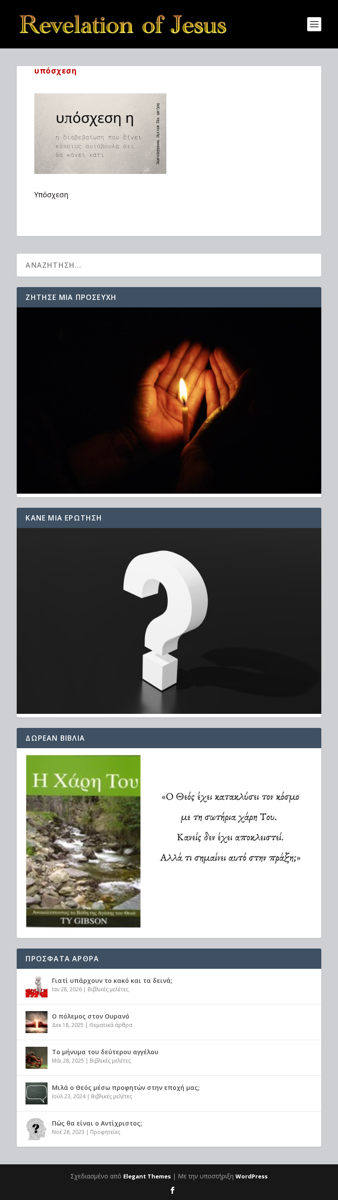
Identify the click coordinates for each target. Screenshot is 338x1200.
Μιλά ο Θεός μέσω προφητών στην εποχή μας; (126, 1087)
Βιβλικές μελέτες (108, 989)
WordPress (251, 1176)
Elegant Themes (147, 1176)
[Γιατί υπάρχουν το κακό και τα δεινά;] (37, 986)
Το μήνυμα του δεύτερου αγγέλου (105, 1052)
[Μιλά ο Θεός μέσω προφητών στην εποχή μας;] (37, 1093)
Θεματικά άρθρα (110, 1025)
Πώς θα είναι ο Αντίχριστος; (97, 1123)
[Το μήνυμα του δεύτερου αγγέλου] (37, 1058)
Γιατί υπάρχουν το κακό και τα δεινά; (112, 980)
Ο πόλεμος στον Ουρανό (90, 1016)
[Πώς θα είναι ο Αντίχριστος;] (37, 1129)
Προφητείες (105, 1132)
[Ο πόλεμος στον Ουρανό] (37, 1022)
